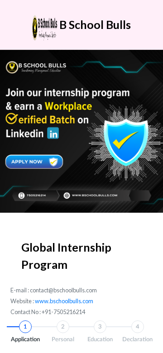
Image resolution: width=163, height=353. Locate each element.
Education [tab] (100, 333)
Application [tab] (25, 333)
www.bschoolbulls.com (64, 301)
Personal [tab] (63, 333)
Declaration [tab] (137, 333)
